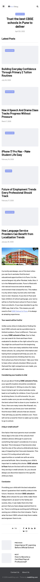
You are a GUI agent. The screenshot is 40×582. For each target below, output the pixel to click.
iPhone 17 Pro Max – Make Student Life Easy (16, 153)
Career (8, 170)
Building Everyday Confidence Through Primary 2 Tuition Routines (19, 72)
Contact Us (15, 572)
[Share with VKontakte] (23, 531)
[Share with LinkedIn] (32, 528)
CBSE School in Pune (19, 311)
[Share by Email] (26, 531)
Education (20, 14)
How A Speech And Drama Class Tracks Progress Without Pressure (20, 113)
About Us (25, 572)
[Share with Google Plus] (29, 528)
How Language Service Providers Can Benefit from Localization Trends (17, 234)
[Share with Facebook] (23, 528)
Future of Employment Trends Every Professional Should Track (19, 192)
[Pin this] (34, 528)
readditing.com (32, 577)
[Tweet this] (26, 528)
